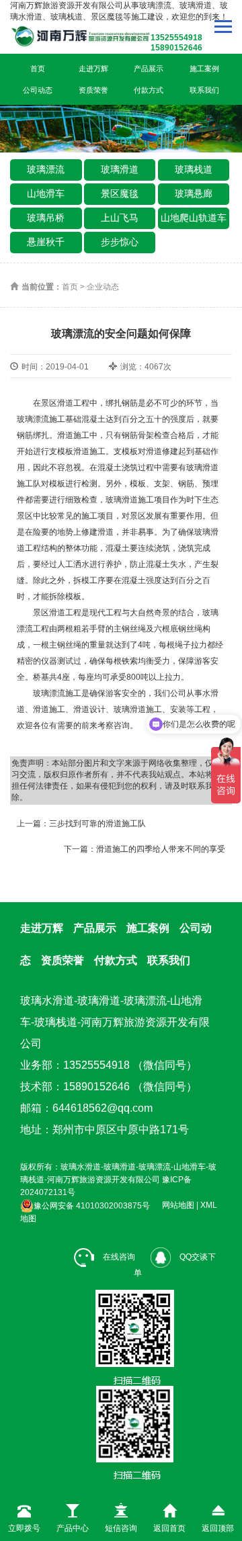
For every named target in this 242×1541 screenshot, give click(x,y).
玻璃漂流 (46, 169)
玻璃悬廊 (193, 193)
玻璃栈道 (193, 169)
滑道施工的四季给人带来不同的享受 (160, 849)
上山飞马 (119, 217)
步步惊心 (119, 241)
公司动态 (37, 90)
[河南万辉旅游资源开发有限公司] (99, 36)
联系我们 (204, 90)
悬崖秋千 (46, 241)
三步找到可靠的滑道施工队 (97, 823)
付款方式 (148, 90)
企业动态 (103, 287)
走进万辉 (93, 68)
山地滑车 (46, 193)
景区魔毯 (119, 193)
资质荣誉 (93, 90)
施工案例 (204, 68)
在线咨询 (118, 1257)
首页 (37, 68)
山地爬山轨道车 (194, 217)
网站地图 (178, 1205)
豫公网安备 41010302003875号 (92, 1205)
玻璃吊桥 (46, 217)
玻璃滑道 (119, 169)
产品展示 (148, 68)
